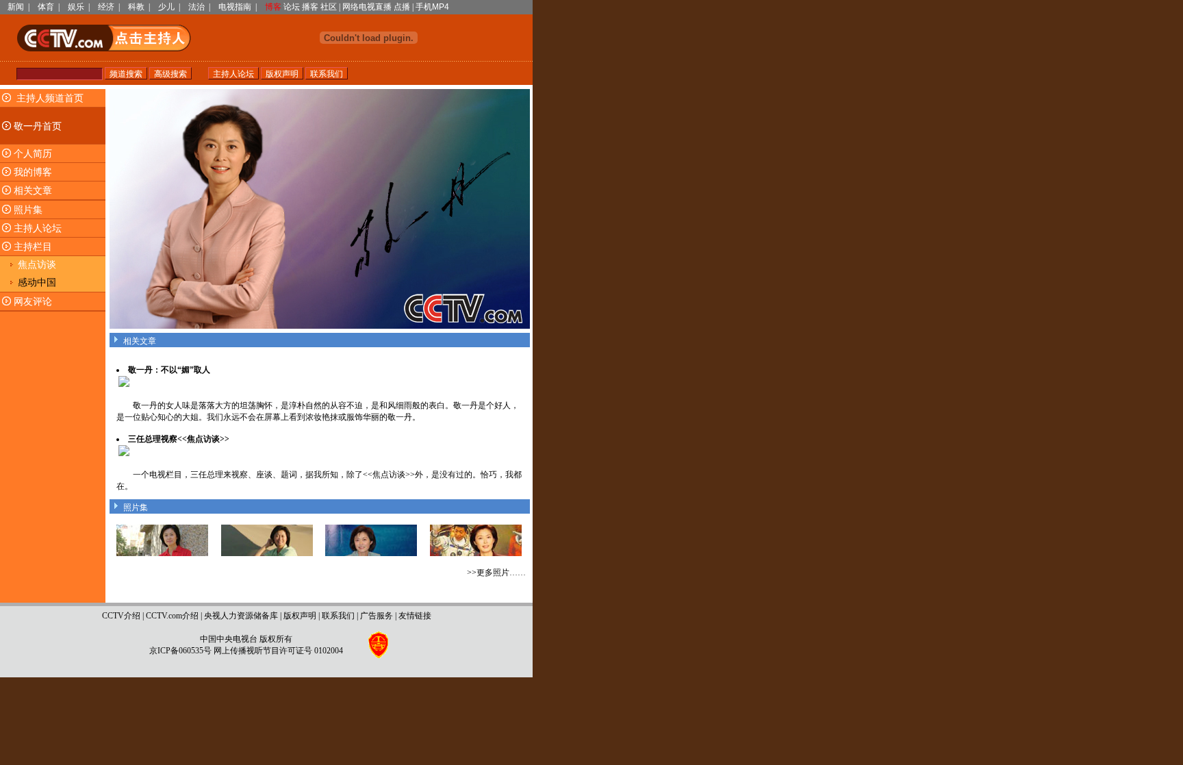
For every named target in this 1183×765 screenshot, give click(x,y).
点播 (402, 7)
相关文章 (33, 191)
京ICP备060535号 (180, 650)
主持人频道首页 (50, 98)
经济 (106, 7)
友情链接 (414, 615)
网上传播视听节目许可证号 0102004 (278, 650)
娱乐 (76, 7)
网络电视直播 (367, 7)
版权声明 (299, 615)
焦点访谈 (37, 265)
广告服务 (376, 615)
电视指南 (234, 7)
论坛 (291, 7)
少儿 (166, 7)
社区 (328, 7)
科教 (136, 7)
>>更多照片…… (496, 572)
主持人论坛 (38, 228)
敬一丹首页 (38, 126)
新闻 (16, 7)
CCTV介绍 (121, 615)
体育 (46, 7)
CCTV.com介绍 (172, 615)
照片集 (28, 210)
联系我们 (338, 615)
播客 (310, 7)
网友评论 (33, 302)
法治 (196, 7)
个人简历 (33, 154)
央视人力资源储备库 (241, 615)
